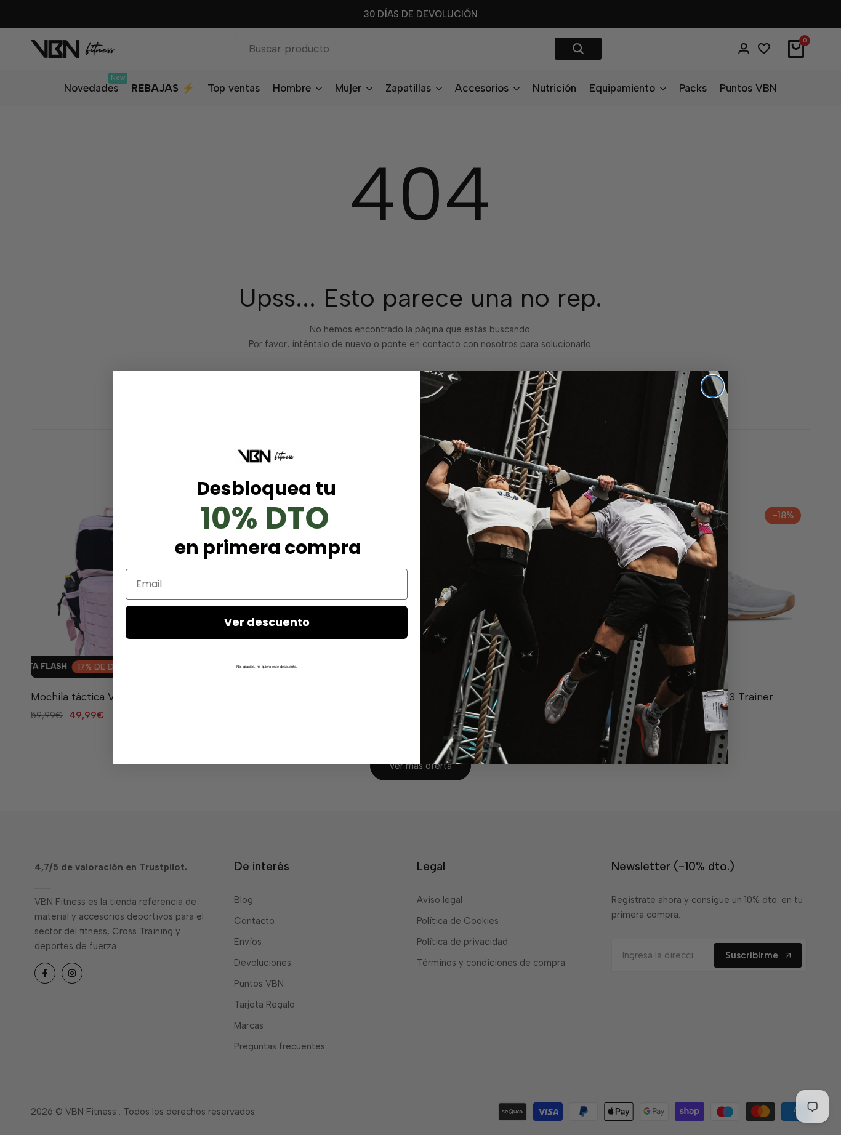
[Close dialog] (712, 386)
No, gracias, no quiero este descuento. (266, 666)
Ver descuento (267, 622)
